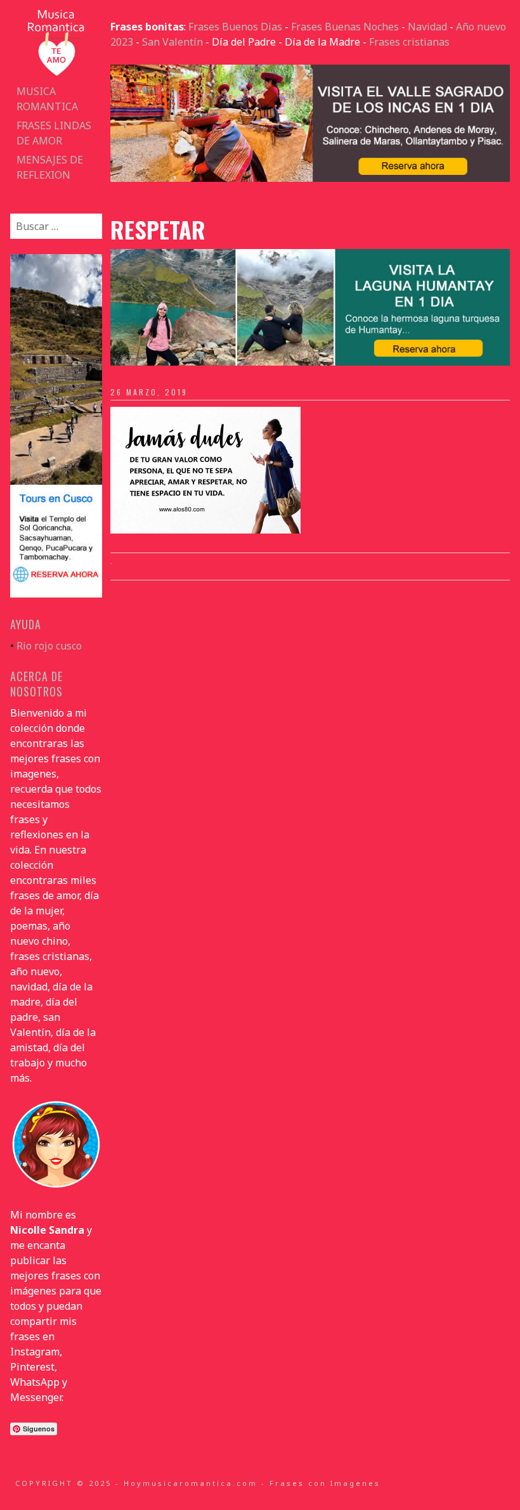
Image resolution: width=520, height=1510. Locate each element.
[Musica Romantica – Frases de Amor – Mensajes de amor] (55, 74)
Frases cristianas (409, 42)
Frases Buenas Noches (345, 27)
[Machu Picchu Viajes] (310, 178)
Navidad (427, 27)
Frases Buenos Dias (235, 27)
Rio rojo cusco (49, 646)
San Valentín (172, 42)
